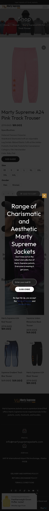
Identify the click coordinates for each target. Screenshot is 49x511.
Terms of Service (24, 301)
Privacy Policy (24, 304)
